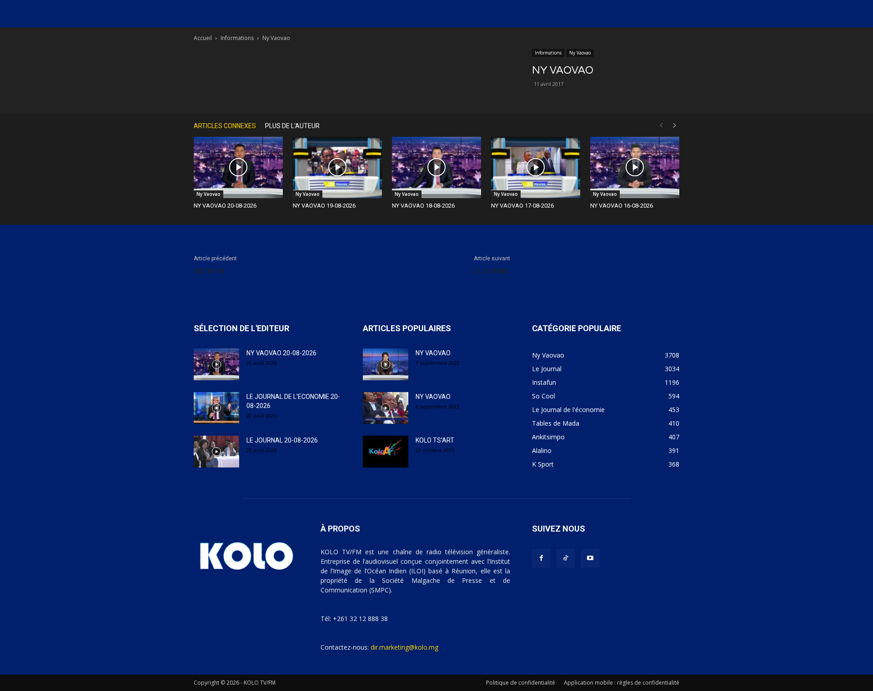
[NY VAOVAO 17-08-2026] (535, 167)
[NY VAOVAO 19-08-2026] (337, 167)
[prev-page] (661, 125)
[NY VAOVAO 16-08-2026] (634, 167)
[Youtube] (590, 558)
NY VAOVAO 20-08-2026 (225, 205)
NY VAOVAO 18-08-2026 (423, 205)
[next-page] (674, 125)
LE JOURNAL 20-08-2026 (282, 440)
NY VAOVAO (433, 353)
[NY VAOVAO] (385, 364)
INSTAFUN (209, 271)
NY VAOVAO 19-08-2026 (324, 205)
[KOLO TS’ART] (385, 451)
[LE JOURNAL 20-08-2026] (216, 451)
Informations (237, 38)
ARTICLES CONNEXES (225, 125)
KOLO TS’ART (435, 440)
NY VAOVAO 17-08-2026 (522, 205)
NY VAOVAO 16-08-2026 (621, 205)
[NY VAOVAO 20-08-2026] (238, 167)
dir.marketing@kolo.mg (404, 647)
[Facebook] (541, 558)
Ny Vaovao (580, 53)
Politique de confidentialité (520, 682)
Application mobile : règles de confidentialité (621, 682)
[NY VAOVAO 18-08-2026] (436, 167)
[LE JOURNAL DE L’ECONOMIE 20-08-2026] (216, 408)
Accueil (203, 38)
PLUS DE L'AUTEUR (292, 125)
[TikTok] (566, 558)
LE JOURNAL (491, 271)
